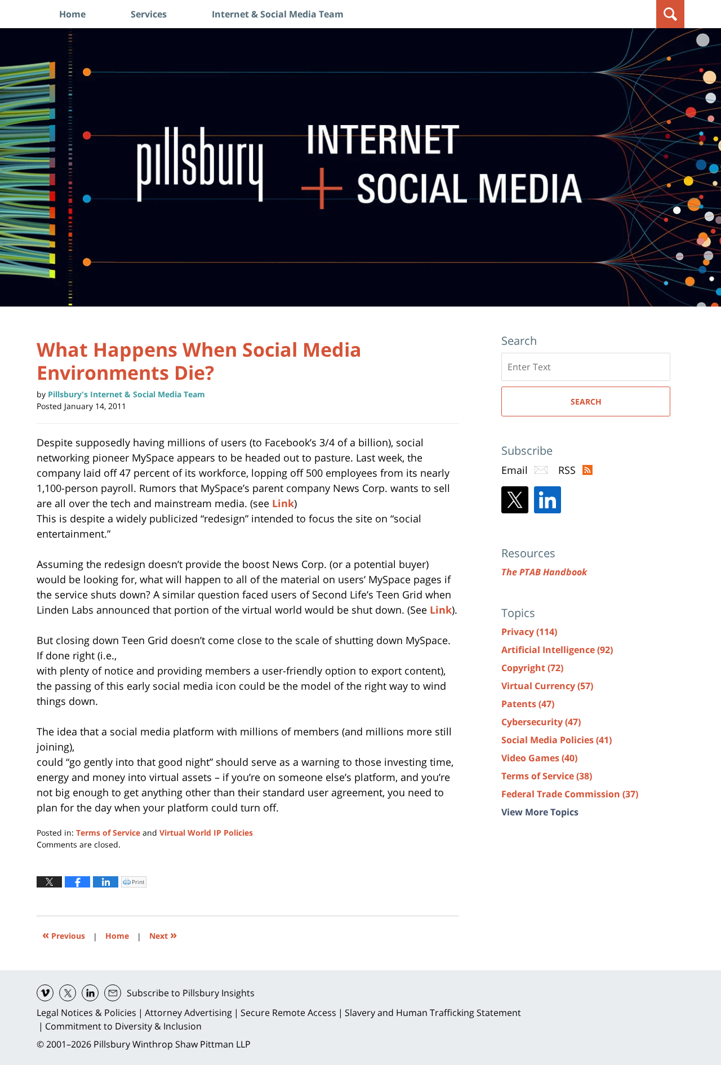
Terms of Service (108, 832)
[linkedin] (90, 992)
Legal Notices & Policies (86, 1012)
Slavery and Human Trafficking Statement (433, 1012)
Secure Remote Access (288, 1012)
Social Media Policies (556, 740)
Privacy (529, 631)
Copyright (532, 668)
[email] (112, 992)
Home (72, 14)
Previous (63, 934)
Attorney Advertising (188, 1012)
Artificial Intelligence (557, 650)
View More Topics (539, 812)
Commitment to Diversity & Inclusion (123, 1026)
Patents (527, 704)
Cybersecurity (541, 722)
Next (163, 934)
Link (283, 503)
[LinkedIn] (547, 499)
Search (586, 401)
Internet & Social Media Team (278, 14)
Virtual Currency (547, 686)
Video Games (539, 758)
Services (149, 14)
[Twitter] (514, 499)
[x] (67, 992)
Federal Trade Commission (569, 794)
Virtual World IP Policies (206, 832)
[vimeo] (45, 992)
